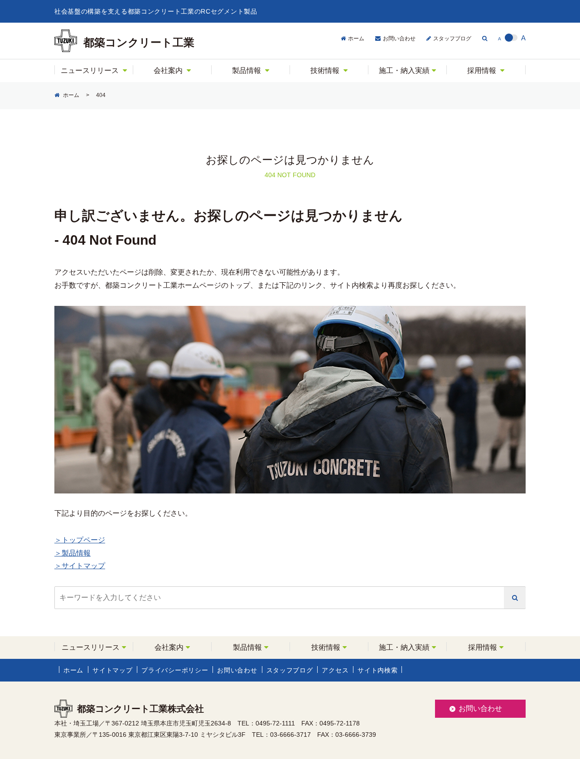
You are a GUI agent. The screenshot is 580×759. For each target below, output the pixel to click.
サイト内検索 (377, 670)
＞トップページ (79, 540)
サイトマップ (112, 670)
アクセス (335, 670)
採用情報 (481, 70)
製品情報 (246, 70)
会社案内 (168, 70)
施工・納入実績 (404, 70)
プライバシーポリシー (174, 670)
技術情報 (324, 70)
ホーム (356, 38)
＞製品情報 (72, 553)
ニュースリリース (90, 70)
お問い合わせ (399, 38)
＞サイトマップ (79, 566)
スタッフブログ (452, 38)
